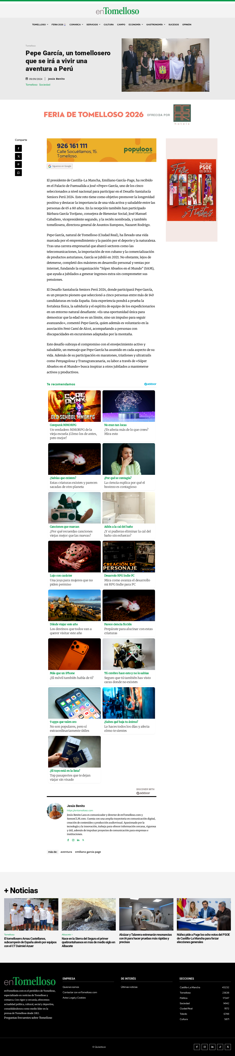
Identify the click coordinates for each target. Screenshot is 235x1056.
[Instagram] (73, 839)
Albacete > (67, 934)
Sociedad (44, 84)
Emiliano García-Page (88, 851)
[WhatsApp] (18, 172)
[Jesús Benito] (55, 822)
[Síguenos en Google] (60, 172)
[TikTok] (220, 1047)
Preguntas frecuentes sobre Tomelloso (28, 1017)
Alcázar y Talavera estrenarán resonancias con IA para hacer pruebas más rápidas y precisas (145, 938)
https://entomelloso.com (80, 810)
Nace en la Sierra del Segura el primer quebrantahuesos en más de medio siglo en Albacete (88, 942)
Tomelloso (31, 45)
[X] (18, 156)
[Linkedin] (78, 839)
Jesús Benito (56, 78)
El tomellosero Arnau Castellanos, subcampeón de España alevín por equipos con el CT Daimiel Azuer (30, 942)
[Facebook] (18, 148)
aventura (66, 851)
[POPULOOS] (102, 161)
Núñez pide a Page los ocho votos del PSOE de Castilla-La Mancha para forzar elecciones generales (203, 938)
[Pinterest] (18, 164)
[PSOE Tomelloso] (191, 240)
